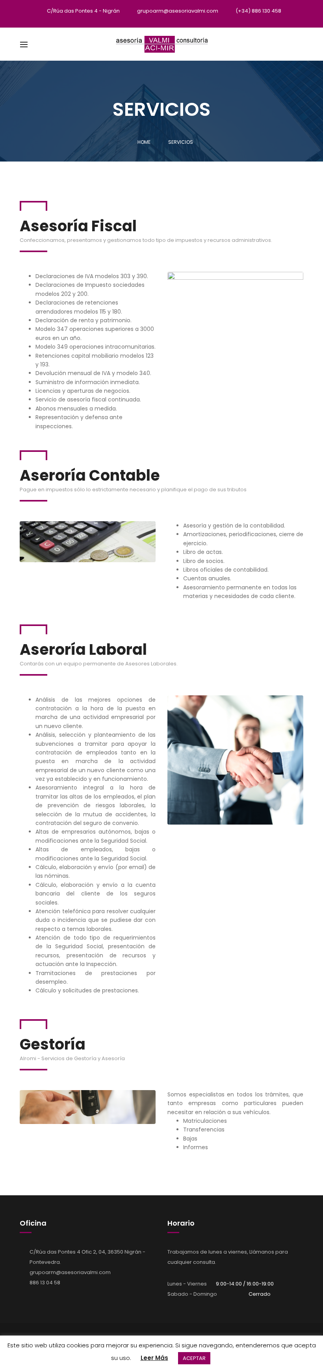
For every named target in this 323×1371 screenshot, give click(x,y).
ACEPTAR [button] (194, 1358)
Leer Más (154, 1358)
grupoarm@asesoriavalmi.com (70, 1272)
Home (143, 142)
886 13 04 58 (45, 1282)
